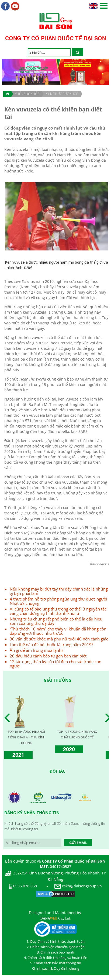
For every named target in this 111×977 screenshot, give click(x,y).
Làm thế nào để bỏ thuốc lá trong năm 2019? (51, 644)
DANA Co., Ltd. (55, 918)
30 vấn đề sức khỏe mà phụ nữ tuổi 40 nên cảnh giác (59, 639)
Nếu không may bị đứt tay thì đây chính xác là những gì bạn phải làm (59, 591)
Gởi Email (78, 842)
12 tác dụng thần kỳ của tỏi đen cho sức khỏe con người (55, 664)
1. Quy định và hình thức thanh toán (55, 941)
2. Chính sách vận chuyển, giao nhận (56, 946)
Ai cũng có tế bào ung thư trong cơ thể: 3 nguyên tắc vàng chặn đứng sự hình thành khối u (58, 611)
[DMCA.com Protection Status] (55, 893)
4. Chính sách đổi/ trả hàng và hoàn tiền (55, 957)
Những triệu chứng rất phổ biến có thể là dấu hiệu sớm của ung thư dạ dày (56, 621)
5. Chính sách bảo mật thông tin (55, 963)
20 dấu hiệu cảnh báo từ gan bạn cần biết (48, 656)
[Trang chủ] (7, 94)
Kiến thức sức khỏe (62, 93)
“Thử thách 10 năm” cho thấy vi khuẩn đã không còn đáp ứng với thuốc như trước (58, 631)
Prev (8, 718)
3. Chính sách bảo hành (55, 952)
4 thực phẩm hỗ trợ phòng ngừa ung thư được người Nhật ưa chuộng (58, 601)
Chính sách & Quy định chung (55, 968)
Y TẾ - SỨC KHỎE (27, 93)
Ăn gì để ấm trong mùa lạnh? (36, 650)
